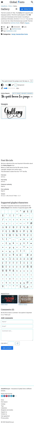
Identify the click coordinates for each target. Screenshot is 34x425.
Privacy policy (5, 418)
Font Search (4, 402)
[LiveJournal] (14, 396)
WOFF (24, 93)
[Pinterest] (7, 396)
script (14, 31)
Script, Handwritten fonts (20, 34)
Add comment (7, 348)
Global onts (17, 2)
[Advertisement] (17, 56)
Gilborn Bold (4, 304)
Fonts (2, 400)
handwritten (9, 31)
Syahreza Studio (15, 23)
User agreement (5, 416)
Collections (4, 408)
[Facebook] (4, 396)
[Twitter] (2, 396)
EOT (19, 93)
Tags (2, 406)
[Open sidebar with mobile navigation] (2, 2)
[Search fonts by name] (32, 2)
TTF (15, 93)
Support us (4, 412)
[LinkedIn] (11, 396)
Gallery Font (27, 9)
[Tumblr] (9, 396)
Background (21, 85)
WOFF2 (30, 93)
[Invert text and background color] (12, 85)
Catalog (3, 404)
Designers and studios (7, 410)
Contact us (4, 414)
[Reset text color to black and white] (2, 85)
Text (6, 85)
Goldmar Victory (22, 304)
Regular (27, 23)
